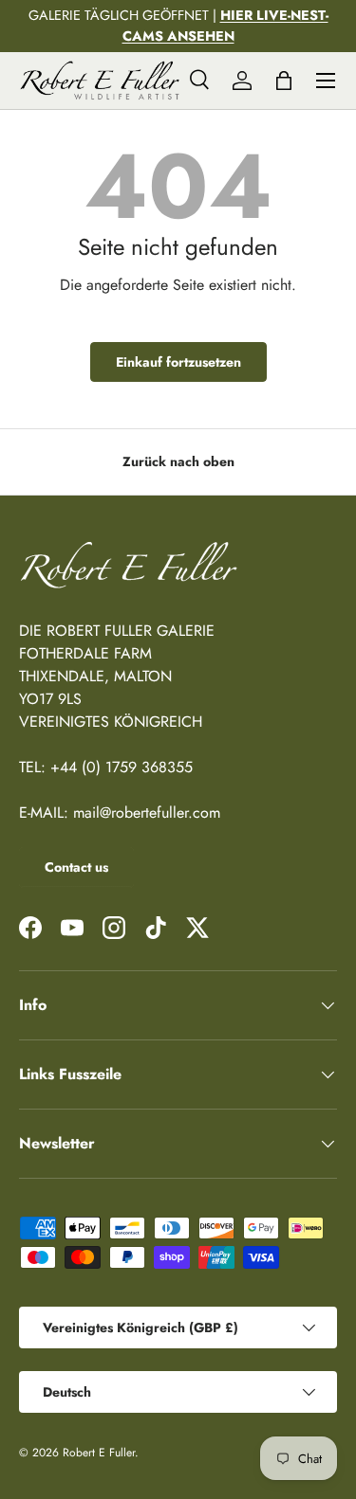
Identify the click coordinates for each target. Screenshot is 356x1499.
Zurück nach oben (178, 461)
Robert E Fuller (99, 1452)
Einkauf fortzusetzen (178, 361)
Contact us (76, 867)
